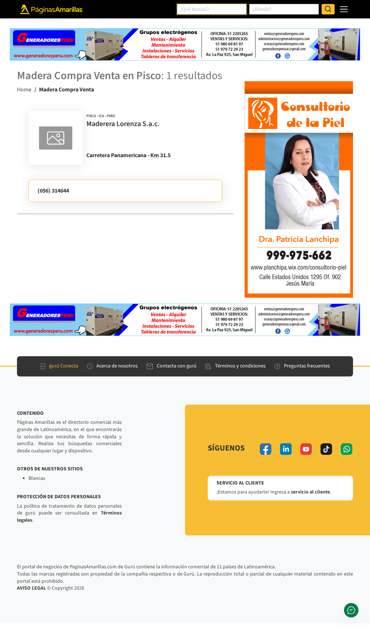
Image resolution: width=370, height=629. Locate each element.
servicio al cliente (310, 492)
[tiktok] (326, 449)
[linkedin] (286, 449)
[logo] (56, 138)
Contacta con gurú (177, 366)
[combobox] (211, 9)
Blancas (37, 478)
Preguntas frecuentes (307, 366)
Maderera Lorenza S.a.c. (123, 124)
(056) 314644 (53, 191)
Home (24, 90)
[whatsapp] (346, 449)
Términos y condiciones (240, 366)
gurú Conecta (63, 366)
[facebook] (265, 449)
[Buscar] (328, 9)
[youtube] (306, 449)
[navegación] (344, 9)
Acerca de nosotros (117, 366)
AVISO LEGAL (31, 588)
